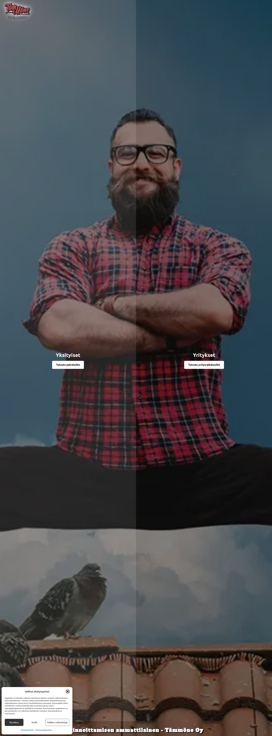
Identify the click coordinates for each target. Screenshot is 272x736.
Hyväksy (14, 722)
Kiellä (34, 722)
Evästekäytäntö (27, 730)
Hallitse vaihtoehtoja (57, 722)
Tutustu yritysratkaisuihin (204, 364)
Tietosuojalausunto (43, 730)
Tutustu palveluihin (68, 364)
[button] (67, 691)
